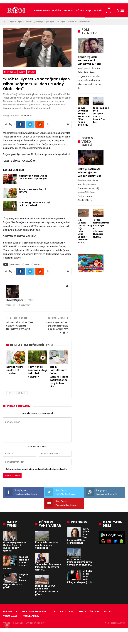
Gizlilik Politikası (63, 611)
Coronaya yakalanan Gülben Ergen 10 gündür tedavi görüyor (15, 546)
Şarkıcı (22, 72)
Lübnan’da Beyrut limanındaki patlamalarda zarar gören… (46, 590)
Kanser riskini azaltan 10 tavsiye (32, 190)
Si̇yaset (31, 72)
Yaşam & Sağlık (95, 10)
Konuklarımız (31, 615)
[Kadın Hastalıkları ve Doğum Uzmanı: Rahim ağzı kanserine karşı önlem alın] (58, 357)
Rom (108, 12)
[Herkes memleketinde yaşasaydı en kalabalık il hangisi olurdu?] (98, 213)
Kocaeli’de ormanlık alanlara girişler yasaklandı (46, 545)
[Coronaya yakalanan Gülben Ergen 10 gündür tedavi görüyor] (10, 536)
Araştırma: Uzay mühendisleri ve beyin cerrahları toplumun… (79, 562)
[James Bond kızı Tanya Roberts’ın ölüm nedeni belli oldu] (83, 101)
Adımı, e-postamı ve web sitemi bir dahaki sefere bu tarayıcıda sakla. (37, 469)
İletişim (94, 611)
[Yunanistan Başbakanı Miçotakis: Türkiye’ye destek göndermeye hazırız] (42, 558)
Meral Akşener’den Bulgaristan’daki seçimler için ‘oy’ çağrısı (56, 327)
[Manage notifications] (6, 625)
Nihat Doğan (10, 72)
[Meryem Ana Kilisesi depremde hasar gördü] (10, 578)
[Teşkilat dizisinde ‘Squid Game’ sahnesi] (10, 561)
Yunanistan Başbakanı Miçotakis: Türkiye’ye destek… (48, 567)
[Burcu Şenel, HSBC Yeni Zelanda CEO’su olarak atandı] (74, 532)
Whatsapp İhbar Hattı (35, 611)
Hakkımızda (10, 611)
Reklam (108, 611)
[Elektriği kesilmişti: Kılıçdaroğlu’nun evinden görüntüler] (90, 157)
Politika (57, 10)
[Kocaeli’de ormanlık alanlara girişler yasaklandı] (42, 536)
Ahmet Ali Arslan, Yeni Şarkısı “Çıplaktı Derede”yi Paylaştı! (19, 326)
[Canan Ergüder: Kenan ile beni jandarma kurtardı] (90, 45)
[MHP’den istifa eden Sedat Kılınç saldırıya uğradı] (74, 575)
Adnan (121, 623)
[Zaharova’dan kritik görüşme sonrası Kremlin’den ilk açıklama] (98, 101)
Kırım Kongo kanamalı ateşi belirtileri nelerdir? (34, 204)
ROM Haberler (42, 10)
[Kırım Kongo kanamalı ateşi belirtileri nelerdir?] (10, 206)
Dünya (80, 10)
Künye (82, 611)
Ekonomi (69, 10)
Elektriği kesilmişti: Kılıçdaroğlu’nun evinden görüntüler (89, 172)
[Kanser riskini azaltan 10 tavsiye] (10, 193)
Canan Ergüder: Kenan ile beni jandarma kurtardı (89, 60)
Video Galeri (10, 615)
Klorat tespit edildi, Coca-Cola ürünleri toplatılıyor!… (34, 177)
